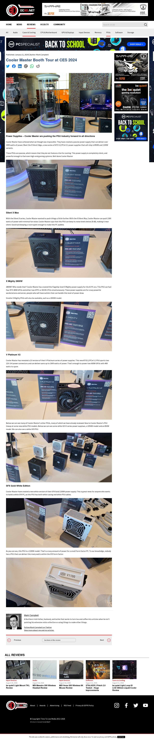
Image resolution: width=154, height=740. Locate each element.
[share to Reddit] (38, 64)
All (7, 31)
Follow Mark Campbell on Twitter (38, 625)
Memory (98, 31)
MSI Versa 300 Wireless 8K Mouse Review (71, 684)
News (19, 22)
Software (119, 31)
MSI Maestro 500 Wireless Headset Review (44, 684)
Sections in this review (52, 638)
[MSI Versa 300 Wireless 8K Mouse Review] (71, 667)
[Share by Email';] (26, 64)
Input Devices (84, 31)
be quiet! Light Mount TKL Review (18, 684)
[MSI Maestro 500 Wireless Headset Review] (45, 667)
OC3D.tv (44, 22)
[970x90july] (77, 42)
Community (59, 22)
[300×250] (131, 125)
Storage (130, 31)
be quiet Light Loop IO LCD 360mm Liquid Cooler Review (124, 686)
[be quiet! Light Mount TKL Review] (18, 667)
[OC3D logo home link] (20, 9)
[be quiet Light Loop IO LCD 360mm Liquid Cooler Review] (124, 667)
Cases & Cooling (29, 31)
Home (9, 22)
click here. (121, 737)
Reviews (31, 22)
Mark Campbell (42, 52)
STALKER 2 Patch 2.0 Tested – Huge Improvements (96, 686)
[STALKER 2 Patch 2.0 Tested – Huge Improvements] (98, 667)
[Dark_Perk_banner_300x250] (131, 95)
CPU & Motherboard (48, 31)
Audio (15, 31)
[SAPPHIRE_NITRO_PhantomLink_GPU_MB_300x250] (131, 65)
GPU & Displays (68, 31)
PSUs (108, 31)
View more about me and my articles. (39, 628)
